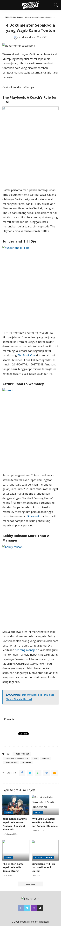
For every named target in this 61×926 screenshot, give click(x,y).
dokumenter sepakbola (17, 758)
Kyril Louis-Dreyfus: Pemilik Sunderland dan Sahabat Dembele (45, 822)
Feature (38, 857)
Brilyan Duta (29, 37)
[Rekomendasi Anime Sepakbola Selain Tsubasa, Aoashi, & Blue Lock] (15, 805)
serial (46, 758)
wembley (27, 762)
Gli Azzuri (33, 516)
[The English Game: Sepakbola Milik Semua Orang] (15, 850)
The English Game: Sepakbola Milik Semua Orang (13, 867)
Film (35, 758)
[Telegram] (46, 773)
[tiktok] (40, 908)
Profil (38, 812)
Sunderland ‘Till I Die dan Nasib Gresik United (43, 867)
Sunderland (11, 762)
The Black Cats (26, 355)
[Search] (55, 5)
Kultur (49, 857)
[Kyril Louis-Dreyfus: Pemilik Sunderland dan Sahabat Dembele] (45, 805)
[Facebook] (22, 773)
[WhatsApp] (38, 773)
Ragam (8, 812)
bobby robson (22, 754)
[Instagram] (34, 908)
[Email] (54, 773)
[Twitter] (30, 773)
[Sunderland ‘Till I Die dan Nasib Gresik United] (45, 850)
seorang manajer (26, 650)
